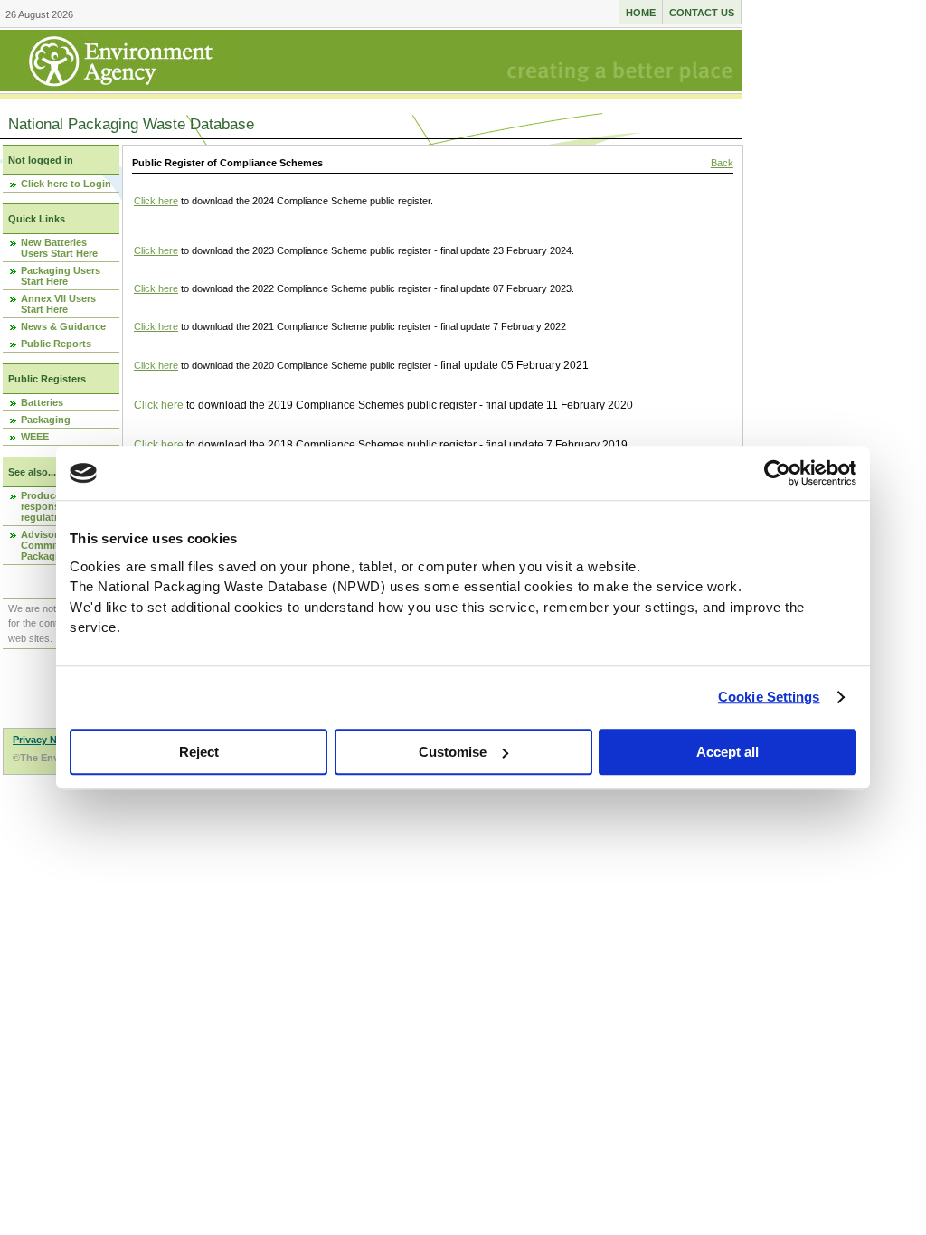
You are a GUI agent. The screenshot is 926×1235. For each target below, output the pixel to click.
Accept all (727, 751)
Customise (453, 751)
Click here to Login (66, 183)
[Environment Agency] (120, 85)
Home (641, 12)
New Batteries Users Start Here (59, 248)
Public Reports (56, 343)
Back (722, 162)
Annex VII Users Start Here (58, 304)
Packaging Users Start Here (60, 276)
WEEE (35, 436)
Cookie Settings (769, 696)
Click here (156, 200)
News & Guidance (63, 326)
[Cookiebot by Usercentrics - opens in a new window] (777, 472)
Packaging (46, 419)
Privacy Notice (46, 739)
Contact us (701, 12)
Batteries (42, 402)
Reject (199, 751)
